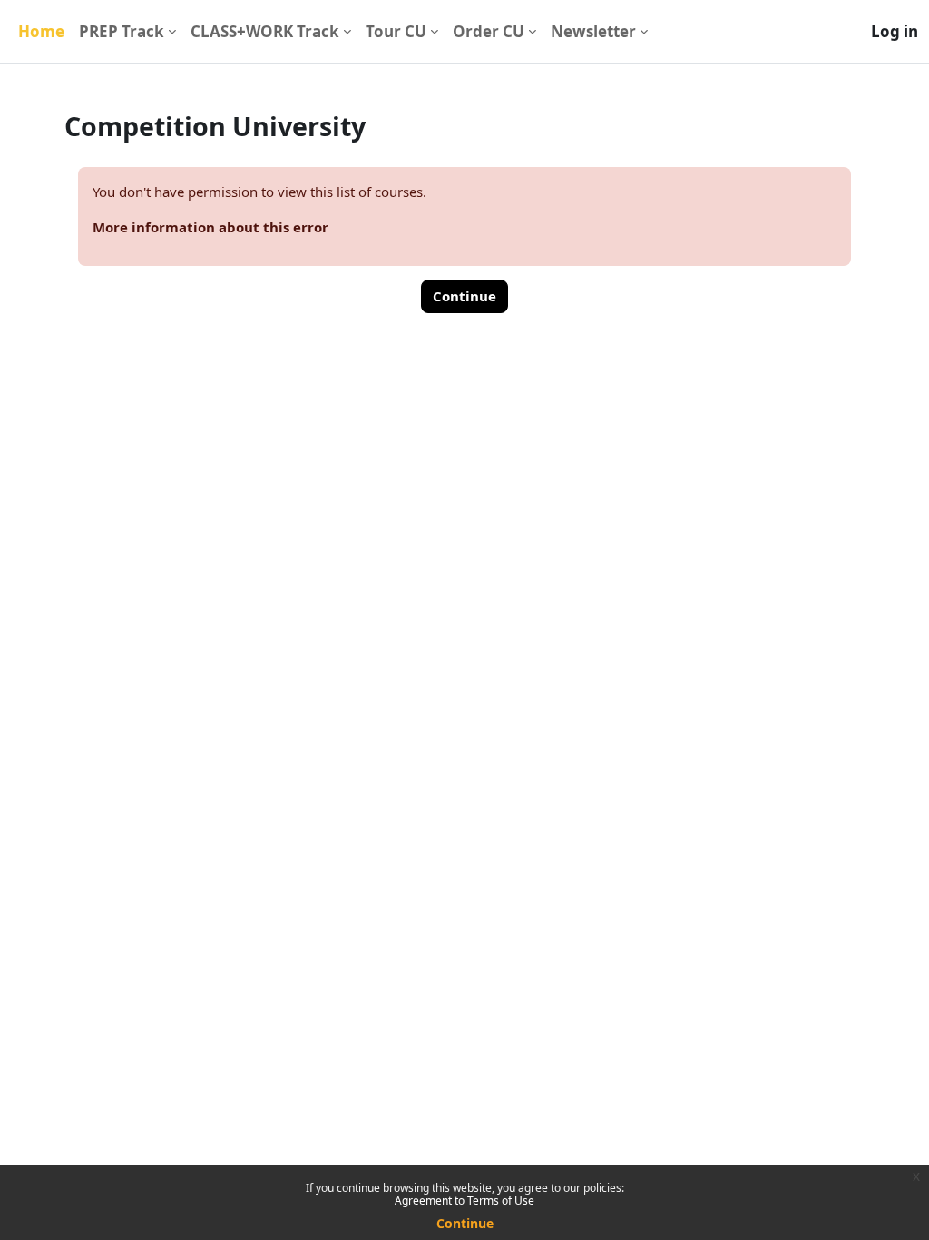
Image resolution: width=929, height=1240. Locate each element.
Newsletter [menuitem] (593, 31)
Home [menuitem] (41, 31)
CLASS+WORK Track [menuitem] (265, 31)
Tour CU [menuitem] (396, 31)
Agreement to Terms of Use (464, 1200)
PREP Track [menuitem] (121, 31)
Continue (465, 1223)
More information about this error (210, 227)
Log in (894, 31)
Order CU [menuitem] (488, 31)
